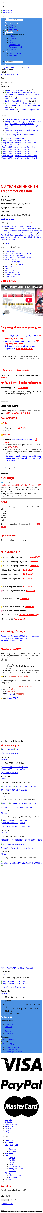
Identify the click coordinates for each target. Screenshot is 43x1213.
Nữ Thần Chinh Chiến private (16, 237)
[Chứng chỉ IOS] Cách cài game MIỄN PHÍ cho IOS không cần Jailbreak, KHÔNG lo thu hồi (23, 122)
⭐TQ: (17, 263)
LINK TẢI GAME (11, 259)
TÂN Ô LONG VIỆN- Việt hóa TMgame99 (15, 826)
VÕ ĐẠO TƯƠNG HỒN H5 (10, 753)
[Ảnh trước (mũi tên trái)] (1, 1210)
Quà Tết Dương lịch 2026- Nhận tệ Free (19, 135)
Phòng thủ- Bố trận (16, 47)
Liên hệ (8, 58)
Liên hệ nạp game (7, 219)
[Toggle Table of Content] (18, 247)
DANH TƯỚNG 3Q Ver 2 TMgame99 (14, 790)
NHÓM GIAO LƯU (12, 272)
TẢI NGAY (22, 427)
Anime (11, 228)
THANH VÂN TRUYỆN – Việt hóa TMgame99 (17, 968)
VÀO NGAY (34, 557)
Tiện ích (8, 51)
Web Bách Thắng (32, 1211)
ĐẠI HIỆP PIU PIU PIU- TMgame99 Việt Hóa (16, 807)
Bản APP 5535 (16, 261)
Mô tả (7, 243)
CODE (8, 268)
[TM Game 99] (6, 11)
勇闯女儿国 (32, 237)
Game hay (8, 1031)
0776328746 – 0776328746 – (11, 74)
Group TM (18, 226)
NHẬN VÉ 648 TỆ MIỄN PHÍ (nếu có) (18, 257)
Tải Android (10, 226)
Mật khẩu (5, 1196)
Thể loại (8, 34)
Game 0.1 (18, 228)
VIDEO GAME (11, 251)
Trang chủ (9, 19)
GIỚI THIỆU (10, 266)
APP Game (13, 29)
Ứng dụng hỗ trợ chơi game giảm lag (19, 253)
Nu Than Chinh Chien (9, 231)
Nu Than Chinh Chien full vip (28, 231)
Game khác (9, 1024)
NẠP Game (9, 32)
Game (12, 68)
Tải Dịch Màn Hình (24, 348)
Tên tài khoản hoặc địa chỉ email (13, 1190)
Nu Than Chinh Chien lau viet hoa (20, 234)
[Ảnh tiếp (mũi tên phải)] (3, 1210)
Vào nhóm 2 (19, 619)
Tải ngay (4, 759)
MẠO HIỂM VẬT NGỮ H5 (9, 773)
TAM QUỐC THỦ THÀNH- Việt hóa (13, 987)
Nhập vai (12, 36)
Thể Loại (19, 68)
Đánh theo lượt (14, 45)
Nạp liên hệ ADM (13, 276)
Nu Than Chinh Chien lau (28, 233)
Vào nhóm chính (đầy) (29, 614)
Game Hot (12, 25)
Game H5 (12, 49)
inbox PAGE (12, 698)
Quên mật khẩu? (7, 1204)
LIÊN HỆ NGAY (25, 686)
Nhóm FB (21, 35)
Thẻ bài (11, 40)
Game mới (13, 27)
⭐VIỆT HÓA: (19, 264)
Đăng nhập (5, 1200)
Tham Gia (25, 598)
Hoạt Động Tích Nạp (14, 274)
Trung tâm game (11, 23)
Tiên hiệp (12, 38)
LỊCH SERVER (10, 270)
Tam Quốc (12, 43)
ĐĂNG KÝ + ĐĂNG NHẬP (14, 255)
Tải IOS (3, 226)
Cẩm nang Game (15, 53)
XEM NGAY (5, 377)
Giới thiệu (9, 21)
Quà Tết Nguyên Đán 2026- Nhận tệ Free (20, 119)
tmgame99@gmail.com (15, 78)
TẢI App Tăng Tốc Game (22, 342)
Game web (9, 1033)
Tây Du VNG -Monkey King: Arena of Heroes (17, 848)
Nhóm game (26, 226)
